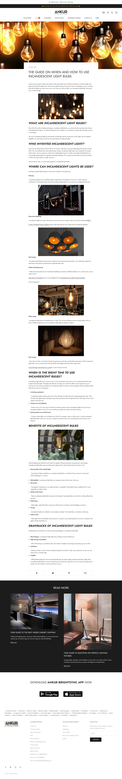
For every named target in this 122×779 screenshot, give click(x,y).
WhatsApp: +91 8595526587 (38, 754)
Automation (21, 711)
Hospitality (64, 715)
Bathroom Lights (31, 711)
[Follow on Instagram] (15, 767)
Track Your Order (35, 729)
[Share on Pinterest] (69, 573)
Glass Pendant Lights (31, 715)
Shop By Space (59, 18)
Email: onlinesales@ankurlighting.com (40, 761)
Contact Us (88, 18)
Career (65, 739)
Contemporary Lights (19, 713)
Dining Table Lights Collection (61, 713)
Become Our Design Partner (71, 735)
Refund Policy (34, 751)
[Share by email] (85, 573)
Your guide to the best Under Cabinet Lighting (32, 632)
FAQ (31, 735)
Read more (13, 642)
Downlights (93, 713)
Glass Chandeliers (18, 715)
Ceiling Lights (75, 711)
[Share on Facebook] (37, 573)
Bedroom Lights (43, 711)
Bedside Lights (54, 711)
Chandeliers (84, 711)
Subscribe (96, 739)
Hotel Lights (73, 715)
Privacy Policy (34, 745)
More (97, 18)
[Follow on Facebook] (5, 767)
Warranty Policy (34, 739)
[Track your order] (104, 12)
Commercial (93, 711)
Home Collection (44, 715)
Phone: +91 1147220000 (37, 757)
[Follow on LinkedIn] (20, 767)
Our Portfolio (66, 732)
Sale (36, 18)
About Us (65, 726)
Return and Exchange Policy (38, 742)
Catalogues (66, 729)
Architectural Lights (11, 711)
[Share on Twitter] (53, 573)
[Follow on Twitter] (10, 767)
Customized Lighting (74, 18)
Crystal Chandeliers (33, 713)
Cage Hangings (64, 711)
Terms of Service (35, 748)
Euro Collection (102, 713)
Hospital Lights (55, 715)
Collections (27, 18)
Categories (47, 18)
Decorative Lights (46, 713)
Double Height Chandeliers (79, 713)
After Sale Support (35, 732)
